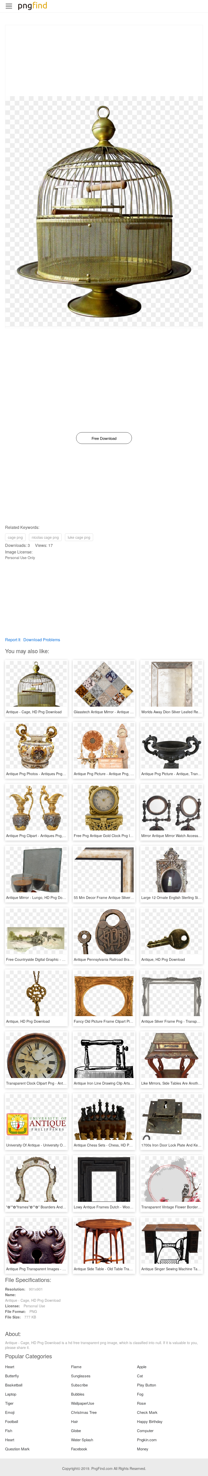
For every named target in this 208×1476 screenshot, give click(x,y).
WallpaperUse (82, 1403)
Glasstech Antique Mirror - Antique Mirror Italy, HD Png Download (126, 711)
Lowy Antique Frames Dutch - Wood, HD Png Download (118, 1206)
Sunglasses (81, 1375)
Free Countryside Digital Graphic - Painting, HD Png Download (56, 959)
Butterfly (12, 1375)
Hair (74, 1421)
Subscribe (79, 1384)
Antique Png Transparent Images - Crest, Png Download (51, 1268)
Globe (76, 1430)
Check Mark (147, 1412)
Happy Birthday (150, 1421)
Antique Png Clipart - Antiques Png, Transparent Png (48, 835)
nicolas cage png (45, 537)
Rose (141, 1403)
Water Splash (82, 1439)
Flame (76, 1366)
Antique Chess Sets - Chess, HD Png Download (112, 1145)
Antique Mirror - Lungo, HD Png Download (40, 897)
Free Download (104, 438)
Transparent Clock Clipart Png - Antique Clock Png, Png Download (59, 1083)
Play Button (146, 1384)
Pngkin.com (147, 1439)
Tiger (9, 1403)
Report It (12, 640)
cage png (15, 537)
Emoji (9, 1412)
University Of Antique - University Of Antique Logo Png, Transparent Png (64, 1145)
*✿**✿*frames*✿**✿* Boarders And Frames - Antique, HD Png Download (64, 1206)
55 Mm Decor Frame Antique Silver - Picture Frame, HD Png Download (131, 897)
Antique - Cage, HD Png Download (34, 711)
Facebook (79, 1448)
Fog (140, 1394)
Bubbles (77, 1394)
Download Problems (41, 640)
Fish (8, 1430)
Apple (141, 1366)
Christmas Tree (84, 1412)
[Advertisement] (104, 60)
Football (11, 1421)
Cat (140, 1375)
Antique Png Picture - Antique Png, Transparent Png (115, 773)
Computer (145, 1430)
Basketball (13, 1384)
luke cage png (79, 537)
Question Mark (17, 1448)
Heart (9, 1366)
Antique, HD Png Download (163, 959)
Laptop (10, 1394)
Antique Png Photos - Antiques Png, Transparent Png (48, 773)
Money (142, 1448)
